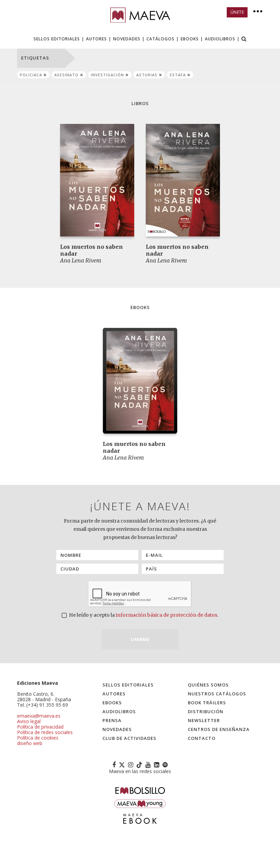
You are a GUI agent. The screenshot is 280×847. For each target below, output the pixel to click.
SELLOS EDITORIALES (56, 39)
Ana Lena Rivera (80, 260)
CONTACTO (201, 738)
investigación (107, 74)
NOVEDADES (126, 39)
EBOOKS (190, 39)
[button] (244, 39)
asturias (146, 74)
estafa (178, 74)
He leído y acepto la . (143, 615)
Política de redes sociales (45, 732)
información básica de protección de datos (166, 615)
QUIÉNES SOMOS (208, 685)
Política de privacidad (40, 726)
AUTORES (96, 39)
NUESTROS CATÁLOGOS (217, 694)
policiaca (31, 74)
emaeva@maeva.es (38, 716)
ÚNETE (237, 12)
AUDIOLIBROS (220, 39)
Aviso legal (29, 721)
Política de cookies (37, 737)
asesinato (66, 74)
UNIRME (140, 639)
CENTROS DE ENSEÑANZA (219, 729)
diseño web (29, 743)
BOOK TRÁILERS (207, 703)
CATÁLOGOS (160, 39)
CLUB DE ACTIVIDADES (129, 738)
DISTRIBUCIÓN (205, 711)
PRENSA (112, 720)
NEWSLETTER (204, 720)
